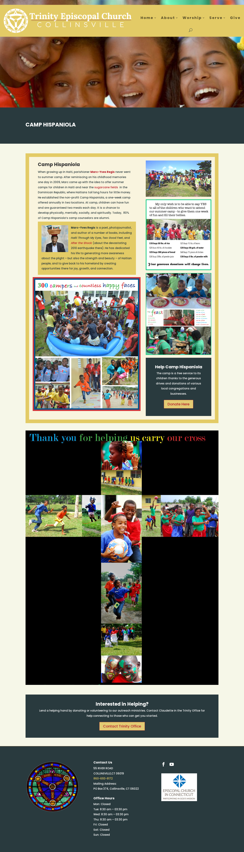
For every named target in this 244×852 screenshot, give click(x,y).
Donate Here (179, 404)
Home (147, 17)
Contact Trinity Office (122, 726)
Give (235, 17)
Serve (216, 17)
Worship (192, 17)
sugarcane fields (106, 187)
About (168, 17)
